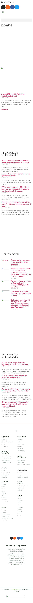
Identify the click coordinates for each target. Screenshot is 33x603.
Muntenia (19, 511)
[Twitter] (17, 7)
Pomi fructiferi (21, 450)
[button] (16, 20)
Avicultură (4, 499)
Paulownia (20, 448)
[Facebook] (12, 7)
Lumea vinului (5, 516)
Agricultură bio (5, 475)
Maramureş (20, 507)
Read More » (4, 109)
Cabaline (4, 495)
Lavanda (19, 446)
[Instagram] (3, 7)
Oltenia (19, 513)
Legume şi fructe (6, 472)
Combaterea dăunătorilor (23, 464)
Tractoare (19, 472)
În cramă (4, 512)
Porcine (4, 493)
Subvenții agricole (6, 456)
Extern (3, 444)
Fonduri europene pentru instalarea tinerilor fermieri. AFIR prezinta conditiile (21, 284)
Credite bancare (6, 460)
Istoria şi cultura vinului (8, 518)
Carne (3, 486)
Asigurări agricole (6, 462)
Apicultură (4, 497)
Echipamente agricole (23, 477)
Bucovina (19, 500)
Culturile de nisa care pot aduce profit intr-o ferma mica (14, 377)
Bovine (3, 488)
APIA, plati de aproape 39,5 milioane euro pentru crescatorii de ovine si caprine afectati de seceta (16, 189)
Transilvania (20, 516)
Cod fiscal (20, 490)
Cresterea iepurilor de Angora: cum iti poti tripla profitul (21, 293)
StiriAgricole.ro (16, 589)
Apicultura (20, 439)
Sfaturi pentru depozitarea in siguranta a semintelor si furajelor (15, 364)
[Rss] (8, 7)
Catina (19, 442)
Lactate (4, 484)
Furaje (3, 470)
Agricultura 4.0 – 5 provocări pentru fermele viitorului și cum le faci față (16, 390)
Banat (18, 498)
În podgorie (5, 510)
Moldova (19, 509)
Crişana (19, 502)
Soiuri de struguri (6, 514)
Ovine (3, 491)
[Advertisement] (16, 47)
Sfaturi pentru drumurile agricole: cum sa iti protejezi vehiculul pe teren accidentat (15, 404)
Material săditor (21, 460)
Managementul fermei (7, 442)
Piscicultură (5, 502)
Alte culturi (4, 477)
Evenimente (5, 446)
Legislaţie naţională (22, 486)
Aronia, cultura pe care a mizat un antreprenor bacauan (20, 262)
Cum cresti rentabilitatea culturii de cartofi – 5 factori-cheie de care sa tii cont (16, 204)
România (4, 439)
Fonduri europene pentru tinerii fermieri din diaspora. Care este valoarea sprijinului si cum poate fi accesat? (21, 272)
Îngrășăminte (20, 462)
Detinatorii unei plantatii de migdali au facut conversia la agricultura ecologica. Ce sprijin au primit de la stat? (20, 304)
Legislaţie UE (20, 488)
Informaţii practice (6, 521)
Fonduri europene (6, 458)
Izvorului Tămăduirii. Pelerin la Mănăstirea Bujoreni (12, 95)
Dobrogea (19, 505)
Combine (19, 475)
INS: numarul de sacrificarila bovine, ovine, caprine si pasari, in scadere (16, 162)
